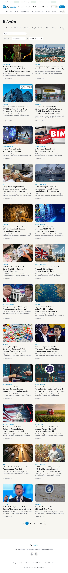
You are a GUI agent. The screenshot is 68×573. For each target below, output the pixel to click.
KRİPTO (16, 11)
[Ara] (47, 6)
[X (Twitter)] (31, 554)
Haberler (21, 7)
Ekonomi (9, 11)
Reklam (28, 563)
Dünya (48, 11)
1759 (41, 523)
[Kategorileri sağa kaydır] (63, 11)
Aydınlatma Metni (50, 563)
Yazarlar (28, 7)
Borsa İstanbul (24, 11)
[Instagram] (36, 554)
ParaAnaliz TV (39, 7)
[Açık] (51, 7)
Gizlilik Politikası (37, 563)
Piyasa (54, 11)
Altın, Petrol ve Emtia (38, 11)
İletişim (21, 563)
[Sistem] (56, 7)
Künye (15, 563)
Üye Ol (62, 7)
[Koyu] (54, 7)
